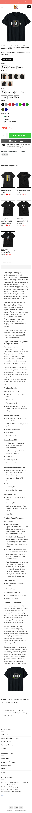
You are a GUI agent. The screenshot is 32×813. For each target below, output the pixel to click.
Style (4, 71)
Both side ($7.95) (11, 122)
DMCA (3, 769)
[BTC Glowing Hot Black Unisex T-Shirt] (8, 240)
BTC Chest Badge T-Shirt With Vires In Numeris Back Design (7, 221)
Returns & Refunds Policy (10, 738)
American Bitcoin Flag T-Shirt (7, 191)
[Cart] (29, 6)
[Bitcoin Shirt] (16, 7)
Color (3, 100)
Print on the (5, 113)
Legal (3, 772)
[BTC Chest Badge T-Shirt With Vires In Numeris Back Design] (8, 209)
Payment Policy (6, 765)
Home (3, 45)
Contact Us (5, 759)
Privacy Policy (6, 741)
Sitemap (4, 748)
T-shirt (17, 45)
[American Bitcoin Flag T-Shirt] (8, 179)
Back (7, 119)
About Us (4, 735)
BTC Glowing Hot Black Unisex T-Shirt (8, 251)
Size (3, 88)
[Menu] (2, 7)
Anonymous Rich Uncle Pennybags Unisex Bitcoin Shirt (24, 221)
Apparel (10, 45)
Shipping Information (8, 762)
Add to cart (20, 135)
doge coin (5, 154)
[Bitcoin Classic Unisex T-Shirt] (24, 179)
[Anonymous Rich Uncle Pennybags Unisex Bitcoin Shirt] (24, 209)
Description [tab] (7, 263)
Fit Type (4, 63)
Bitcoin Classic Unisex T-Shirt (23, 191)
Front (7, 116)
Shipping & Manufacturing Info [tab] (13, 267)
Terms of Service (7, 745)
